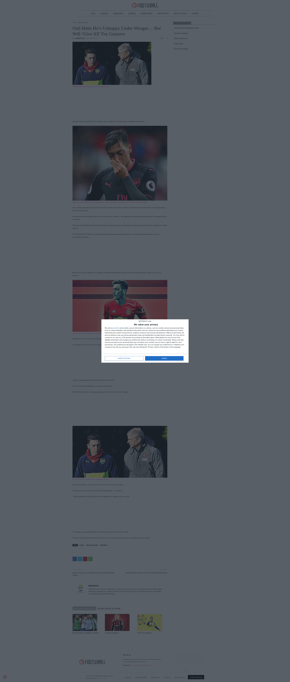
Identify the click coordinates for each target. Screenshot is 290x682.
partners (117, 328)
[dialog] (145, 341)
